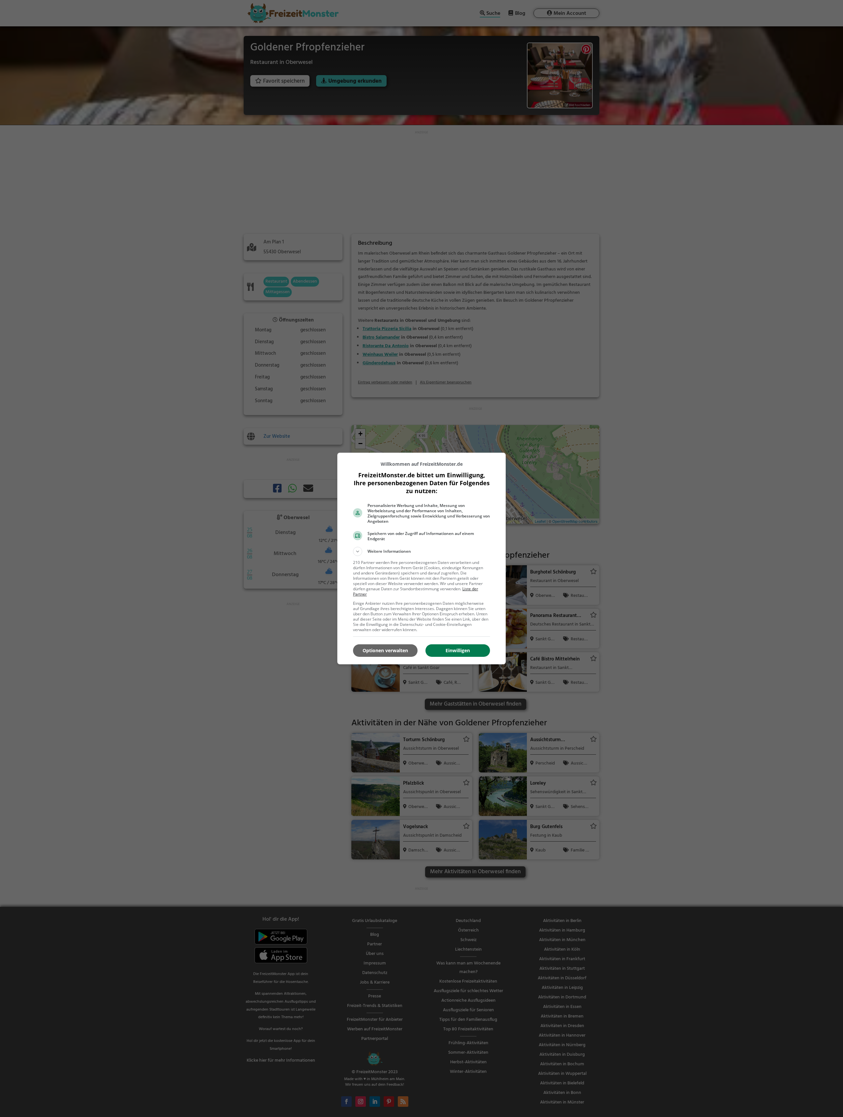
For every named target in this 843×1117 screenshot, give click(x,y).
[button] (421, 551)
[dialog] (421, 558)
